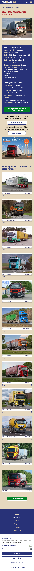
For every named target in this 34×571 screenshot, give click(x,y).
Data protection (14, 567)
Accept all (17, 553)
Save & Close (17, 558)
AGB (23, 567)
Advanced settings (17, 563)
